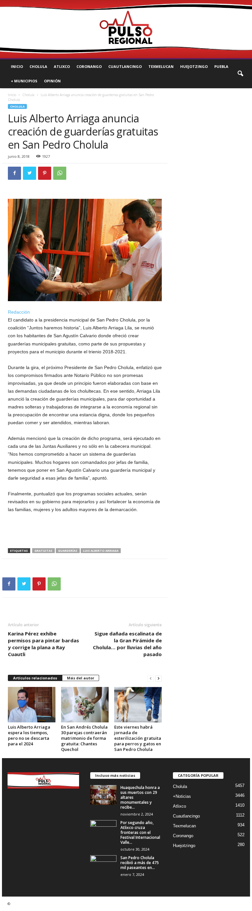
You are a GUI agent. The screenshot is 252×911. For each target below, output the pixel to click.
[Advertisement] (85, 531)
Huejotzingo (194, 66)
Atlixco (62, 66)
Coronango (89, 66)
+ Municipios (24, 80)
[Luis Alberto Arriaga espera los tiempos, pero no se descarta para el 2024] (31, 704)
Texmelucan (161, 66)
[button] (240, 74)
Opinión (52, 80)
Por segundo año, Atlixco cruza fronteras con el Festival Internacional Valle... (140, 832)
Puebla (221, 66)
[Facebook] (14, 173)
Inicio (17, 66)
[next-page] (158, 678)
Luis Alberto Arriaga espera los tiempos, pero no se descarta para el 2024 (29, 735)
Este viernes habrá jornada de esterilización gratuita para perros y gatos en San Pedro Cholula (137, 738)
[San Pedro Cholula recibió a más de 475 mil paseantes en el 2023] (103, 865)
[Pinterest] (44, 173)
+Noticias (182, 796)
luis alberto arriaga (100, 551)
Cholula (38, 66)
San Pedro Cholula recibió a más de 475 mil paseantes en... (139, 862)
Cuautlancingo (125, 66)
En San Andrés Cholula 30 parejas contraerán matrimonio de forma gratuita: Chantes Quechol (84, 738)
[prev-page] (150, 678)
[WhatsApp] (59, 173)
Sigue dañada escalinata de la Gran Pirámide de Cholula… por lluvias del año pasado (127, 643)
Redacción (19, 312)
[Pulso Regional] (126, 29)
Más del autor (80, 677)
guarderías (67, 551)
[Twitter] (29, 173)
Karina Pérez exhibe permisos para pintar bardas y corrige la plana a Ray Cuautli (43, 643)
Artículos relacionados (35, 677)
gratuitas (43, 551)
